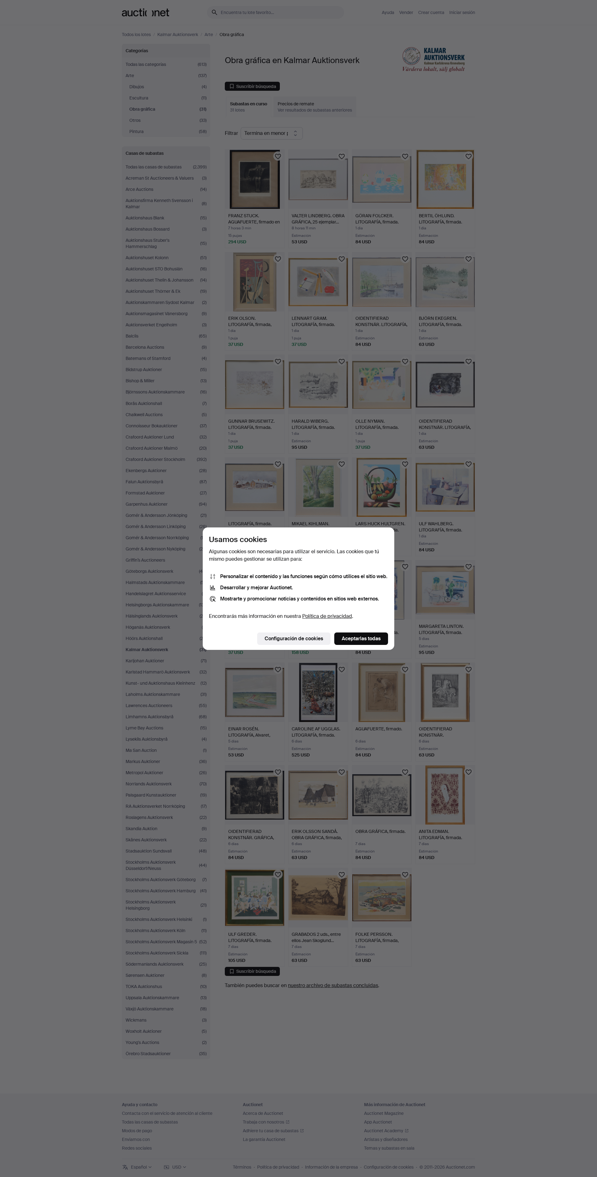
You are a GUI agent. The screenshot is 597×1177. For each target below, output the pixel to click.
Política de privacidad (327, 616)
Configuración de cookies (294, 638)
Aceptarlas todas (361, 638)
